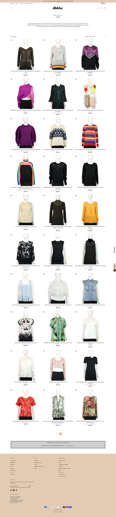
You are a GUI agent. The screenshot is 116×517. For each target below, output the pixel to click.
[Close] (74, 242)
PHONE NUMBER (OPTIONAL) (47, 260)
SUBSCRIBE (58, 273)
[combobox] (45, 263)
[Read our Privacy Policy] (73, 269)
